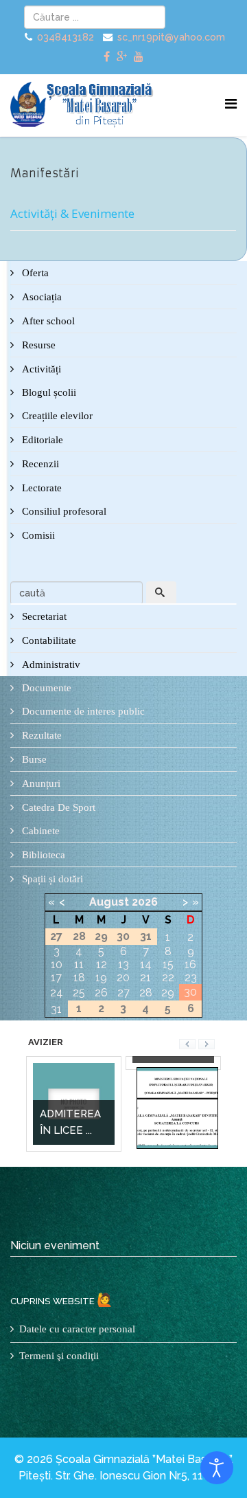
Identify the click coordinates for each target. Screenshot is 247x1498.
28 (145, 992)
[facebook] (107, 56)
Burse (33, 759)
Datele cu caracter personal (77, 1328)
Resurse (37, 344)
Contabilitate (47, 640)
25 (79, 992)
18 (79, 977)
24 (56, 992)
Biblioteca (42, 854)
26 (101, 992)
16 (190, 964)
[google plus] (122, 56)
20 (123, 977)
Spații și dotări (51, 878)
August (109, 901)
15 (168, 964)
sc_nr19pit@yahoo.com (171, 37)
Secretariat (43, 616)
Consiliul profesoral (62, 511)
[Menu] (231, 104)
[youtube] (138, 56)
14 (146, 964)
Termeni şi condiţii (59, 1355)
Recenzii (39, 463)
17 (56, 977)
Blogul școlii (47, 392)
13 (123, 964)
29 (167, 992)
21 (145, 977)
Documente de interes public (82, 711)
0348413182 (65, 37)
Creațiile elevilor (56, 415)
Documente (45, 687)
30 (190, 991)
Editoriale (41, 439)
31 (56, 1009)
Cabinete (39, 830)
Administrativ (49, 664)
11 (79, 964)
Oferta (34, 272)
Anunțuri (39, 783)
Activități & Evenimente (72, 213)
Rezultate (40, 735)
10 (56, 964)
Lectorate (40, 487)
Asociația (40, 296)
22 (168, 977)
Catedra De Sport (57, 807)
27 (123, 992)
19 (101, 977)
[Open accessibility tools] (216, 1467)
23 (191, 977)
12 (101, 964)
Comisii (37, 535)
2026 (145, 901)
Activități (40, 369)
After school (47, 320)
